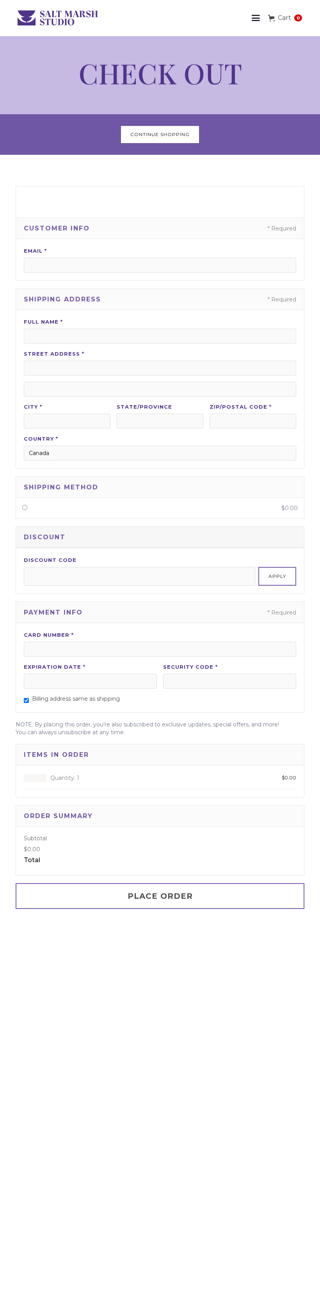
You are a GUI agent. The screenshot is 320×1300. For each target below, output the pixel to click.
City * (33, 407)
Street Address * (54, 354)
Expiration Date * (54, 667)
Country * (41, 439)
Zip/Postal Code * (241, 407)
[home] (59, 18)
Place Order (160, 896)
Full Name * (43, 322)
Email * (35, 251)
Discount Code (50, 560)
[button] (255, 18)
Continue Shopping (160, 134)
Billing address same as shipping (76, 698)
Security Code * (190, 667)
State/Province (144, 407)
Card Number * (49, 635)
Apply (277, 576)
